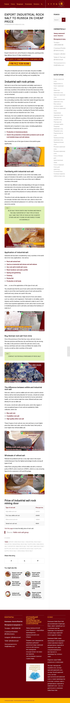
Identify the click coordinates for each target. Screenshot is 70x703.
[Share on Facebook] (11, 560)
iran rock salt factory (24, 546)
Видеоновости (58, 83)
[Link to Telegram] (59, 4)
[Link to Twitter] (48, 4)
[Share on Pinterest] (37, 560)
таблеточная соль (59, 176)
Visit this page (9, 528)
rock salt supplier (34, 548)
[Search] (41, 4)
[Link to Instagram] (53, 4)
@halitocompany (59, 50)
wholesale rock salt (25, 551)
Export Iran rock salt (17, 542)
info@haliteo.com (59, 65)
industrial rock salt (14, 53)
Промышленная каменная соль (14, 24)
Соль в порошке (59, 165)
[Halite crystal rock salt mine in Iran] (68, 351)
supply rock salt (11, 551)
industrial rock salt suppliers (24, 544)
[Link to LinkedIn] (56, 4)
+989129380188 (58, 45)
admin (8, 538)
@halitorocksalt (65, 54)
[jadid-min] (61, 4)
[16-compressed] (24, 40)
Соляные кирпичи (59, 174)
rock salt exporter (19, 548)
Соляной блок (58, 171)
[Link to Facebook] (51, 4)
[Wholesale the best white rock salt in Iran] (1, 351)
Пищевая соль (58, 131)
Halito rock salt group (21, 532)
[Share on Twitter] (24, 560)
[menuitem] (6, 4)
